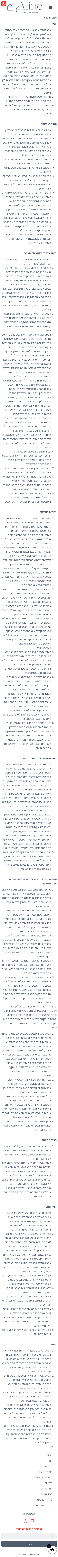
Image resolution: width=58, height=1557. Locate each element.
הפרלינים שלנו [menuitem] (44, 1472)
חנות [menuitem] (50, 1460)
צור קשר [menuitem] (48, 1466)
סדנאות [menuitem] (48, 1483)
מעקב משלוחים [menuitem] (44, 1505)
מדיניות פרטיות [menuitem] (44, 1499)
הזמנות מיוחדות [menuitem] (44, 1477)
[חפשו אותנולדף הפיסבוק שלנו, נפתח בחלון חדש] (25, 1521)
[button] (50, 7)
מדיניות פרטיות (15, 806)
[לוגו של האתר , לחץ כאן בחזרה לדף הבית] (29, 7)
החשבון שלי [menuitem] (46, 1488)
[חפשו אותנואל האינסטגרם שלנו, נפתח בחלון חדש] (32, 1521)
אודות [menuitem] (49, 1455)
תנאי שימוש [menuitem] (46, 1494)
